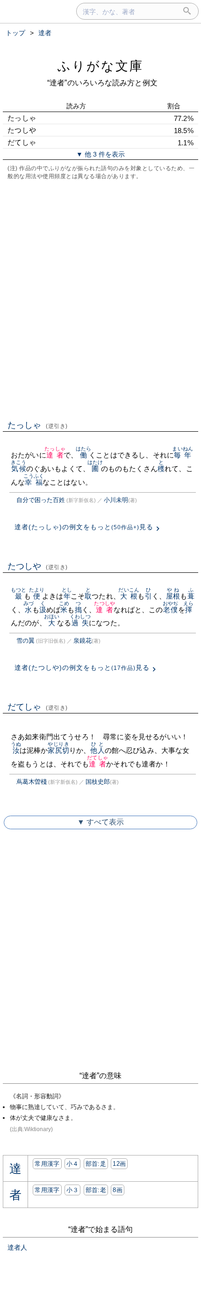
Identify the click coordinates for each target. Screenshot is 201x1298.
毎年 (182, 455)
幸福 (33, 482)
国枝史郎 (98, 781)
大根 (128, 596)
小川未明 (116, 499)
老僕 (170, 610)
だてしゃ (37, 707)
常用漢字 (47, 1163)
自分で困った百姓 (40, 499)
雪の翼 (25, 640)
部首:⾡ (96, 1163)
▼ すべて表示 (100, 822)
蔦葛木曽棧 (31, 781)
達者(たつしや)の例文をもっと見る (82, 667)
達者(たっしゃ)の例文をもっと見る (83, 527)
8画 (117, 1189)
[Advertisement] (100, 299)
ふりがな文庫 (100, 66)
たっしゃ (37, 425)
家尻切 (58, 750)
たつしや (37, 566)
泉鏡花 (82, 640)
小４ (72, 1163)
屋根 (173, 596)
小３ (72, 1189)
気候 (18, 469)
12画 (119, 1163)
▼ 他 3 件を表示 (100, 154)
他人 (97, 750)
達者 (54, 455)
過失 (80, 623)
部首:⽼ (96, 1189)
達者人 (17, 1247)
